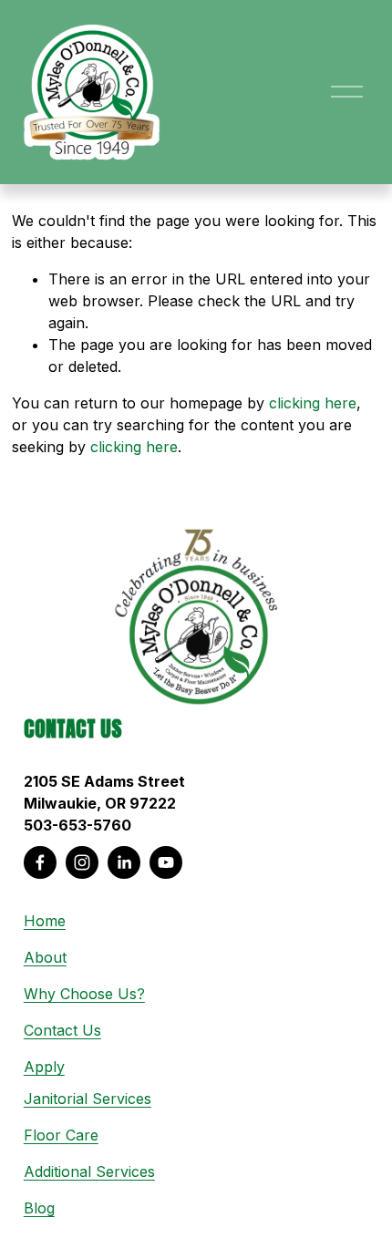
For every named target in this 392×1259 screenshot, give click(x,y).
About (45, 957)
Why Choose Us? (84, 994)
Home (45, 921)
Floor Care (61, 1135)
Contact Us (62, 1030)
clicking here (312, 403)
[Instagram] (82, 862)
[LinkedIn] (124, 862)
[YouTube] (166, 862)
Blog (39, 1208)
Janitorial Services (87, 1098)
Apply (44, 1067)
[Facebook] (40, 862)
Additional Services (89, 1171)
